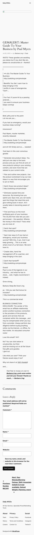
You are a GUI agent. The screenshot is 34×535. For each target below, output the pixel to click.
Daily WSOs (6, 3)
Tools (26, 53)
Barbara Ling (19, 53)
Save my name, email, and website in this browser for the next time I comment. (17, 461)
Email (5, 441)
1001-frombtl (22, 362)
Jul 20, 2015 (6, 53)
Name (6, 432)
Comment (7, 410)
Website (6, 450)
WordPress (16, 531)
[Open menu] (30, 3)
